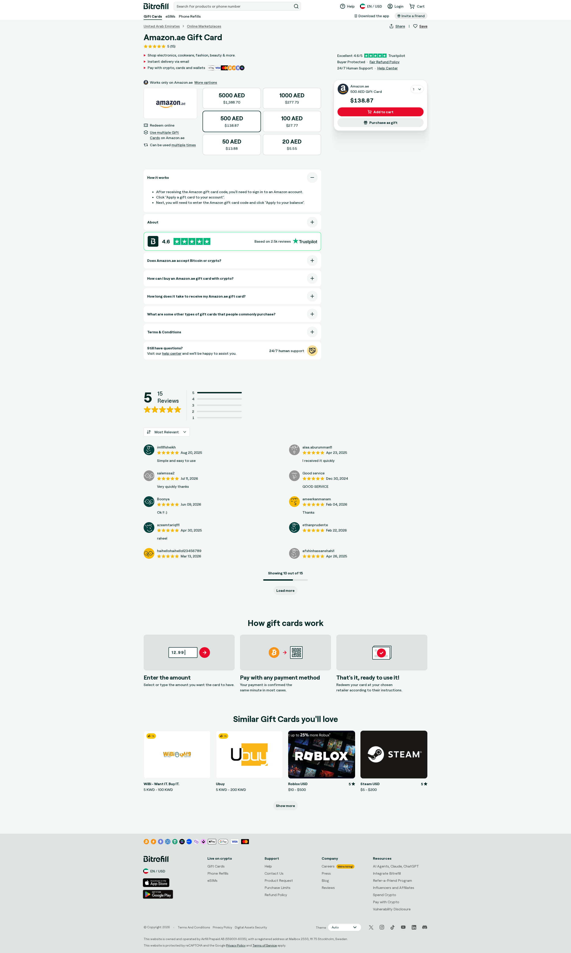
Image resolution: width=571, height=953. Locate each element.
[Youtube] (403, 927)
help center (171, 353)
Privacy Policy (236, 945)
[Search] (296, 6)
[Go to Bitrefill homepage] (156, 6)
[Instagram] (382, 927)
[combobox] (233, 6)
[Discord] (424, 927)
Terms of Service (264, 945)
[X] (371, 927)
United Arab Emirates (162, 26)
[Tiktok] (392, 927)
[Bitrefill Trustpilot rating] (192, 241)
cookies (28, 908)
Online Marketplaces (204, 26)
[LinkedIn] (414, 927)
